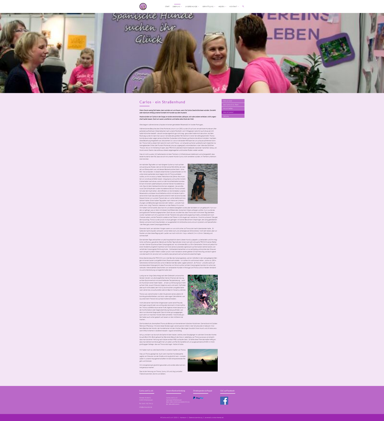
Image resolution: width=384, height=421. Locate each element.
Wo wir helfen (228, 108)
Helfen (222, 6)
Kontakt (234, 6)
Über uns (177, 6)
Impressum (183, 417)
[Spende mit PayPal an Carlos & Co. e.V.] (198, 398)
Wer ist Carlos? (228, 112)
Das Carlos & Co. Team (230, 105)
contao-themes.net (218, 417)
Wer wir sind (227, 101)
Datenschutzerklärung (195, 417)
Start (167, 6)
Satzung (226, 116)
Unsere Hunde (192, 6)
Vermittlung (209, 6)
